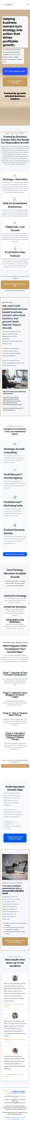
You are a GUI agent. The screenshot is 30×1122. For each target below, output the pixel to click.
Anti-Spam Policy (19, 1119)
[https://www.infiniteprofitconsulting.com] (15, 1092)
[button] (27, 4)
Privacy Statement (14, 1117)
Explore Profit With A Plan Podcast (15, 290)
